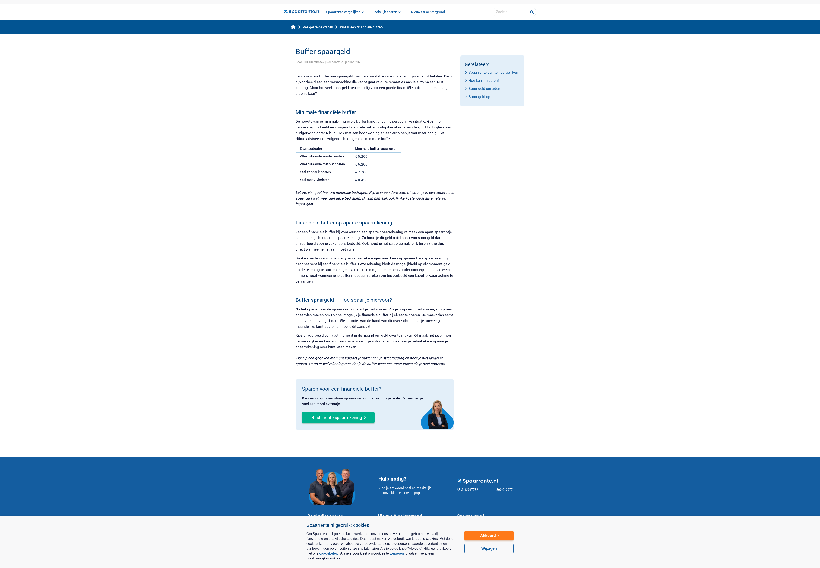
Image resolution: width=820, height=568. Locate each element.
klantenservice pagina (408, 492)
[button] (381, 561)
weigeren (397, 553)
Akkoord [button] (488, 535)
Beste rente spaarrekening (337, 417)
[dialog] (410, 542)
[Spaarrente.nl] (302, 12)
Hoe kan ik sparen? (484, 80)
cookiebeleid (329, 553)
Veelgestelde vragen (318, 27)
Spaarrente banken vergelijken (493, 72)
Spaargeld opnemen (485, 96)
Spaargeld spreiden (484, 88)
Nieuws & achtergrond (428, 12)
